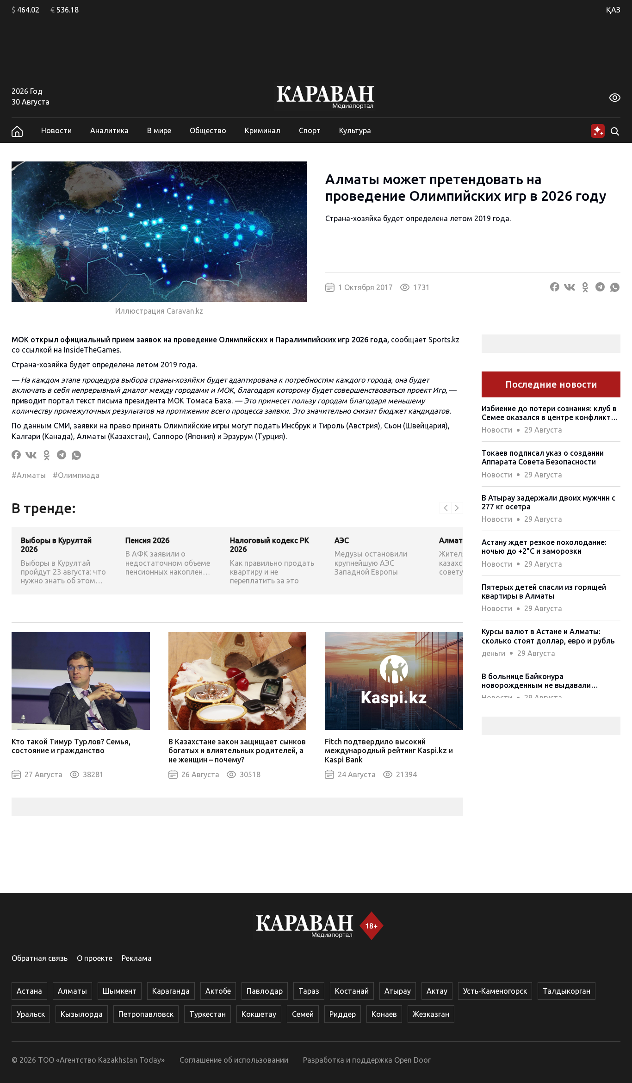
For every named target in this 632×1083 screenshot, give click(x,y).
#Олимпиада (76, 475)
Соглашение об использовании (234, 1060)
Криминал (262, 130)
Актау (437, 991)
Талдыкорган (566, 991)
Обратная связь (40, 958)
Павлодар (265, 991)
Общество (208, 130)
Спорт (310, 130)
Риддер (342, 1014)
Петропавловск (145, 1014)
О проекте (94, 958)
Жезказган (431, 1014)
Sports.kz (443, 339)
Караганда (171, 991)
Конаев (384, 1014)
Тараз (308, 991)
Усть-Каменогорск (495, 991)
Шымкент (119, 991)
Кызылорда (82, 1014)
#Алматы (29, 475)
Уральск (31, 1014)
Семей (303, 1014)
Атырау (397, 991)
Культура (355, 130)
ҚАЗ (613, 10)
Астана (29, 991)
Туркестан (207, 1014)
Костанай (352, 991)
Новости (56, 130)
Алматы (72, 991)
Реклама (137, 958)
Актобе (218, 991)
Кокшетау (259, 1014)
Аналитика (109, 130)
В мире (159, 130)
